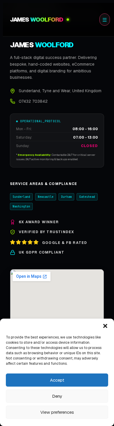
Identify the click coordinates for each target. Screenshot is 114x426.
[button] (105, 326)
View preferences (57, 412)
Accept (57, 380)
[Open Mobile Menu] (104, 19)
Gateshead (87, 197)
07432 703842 (33, 101)
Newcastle (45, 197)
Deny (57, 396)
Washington (21, 206)
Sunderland (21, 197)
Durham (66, 197)
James (36, 19)
